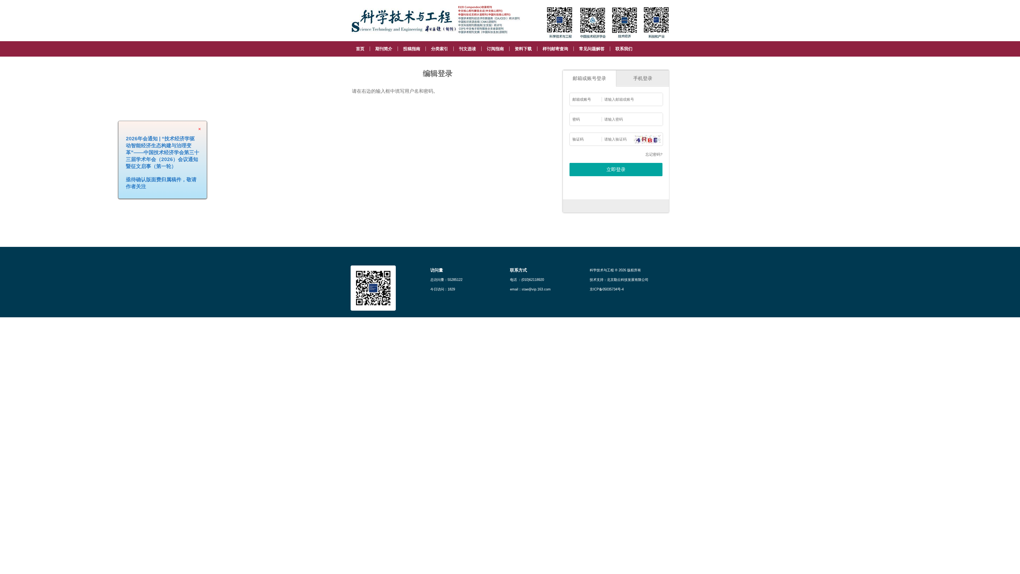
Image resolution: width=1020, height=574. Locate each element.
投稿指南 (411, 49)
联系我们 (623, 49)
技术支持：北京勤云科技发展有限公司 (619, 280)
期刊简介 (383, 49)
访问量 (436, 270)
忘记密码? (653, 154)
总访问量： (446, 280)
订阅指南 (495, 49)
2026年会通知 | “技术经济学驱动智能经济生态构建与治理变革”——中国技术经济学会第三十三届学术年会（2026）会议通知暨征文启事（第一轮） (178, 168)
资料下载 (523, 49)
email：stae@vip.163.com (530, 289)
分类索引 (439, 49)
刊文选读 (467, 49)
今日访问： (442, 289)
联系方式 (518, 270)
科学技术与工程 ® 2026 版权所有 (615, 270)
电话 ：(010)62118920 (527, 280)
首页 (360, 49)
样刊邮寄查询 (555, 49)
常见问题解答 (592, 49)
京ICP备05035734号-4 (607, 289)
